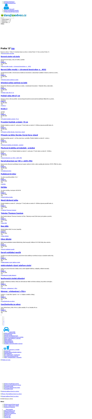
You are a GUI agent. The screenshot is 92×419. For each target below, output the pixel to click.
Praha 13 (3, 62)
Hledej (2, 23)
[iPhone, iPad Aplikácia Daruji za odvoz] (11, 394)
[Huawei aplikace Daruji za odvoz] (10, 396)
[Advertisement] (46, 35)
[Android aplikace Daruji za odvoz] (10, 391)
